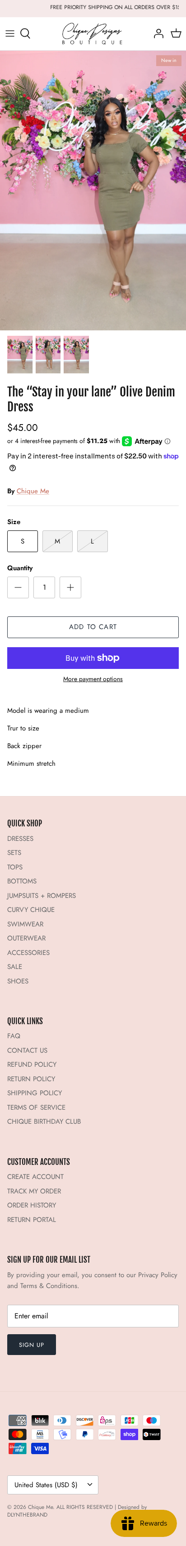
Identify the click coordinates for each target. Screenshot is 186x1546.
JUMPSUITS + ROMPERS (41, 896)
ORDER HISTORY (31, 1205)
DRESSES (20, 839)
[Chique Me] (93, 34)
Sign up (31, 1345)
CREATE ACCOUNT (35, 1177)
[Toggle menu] (10, 33)
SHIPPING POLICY (34, 1093)
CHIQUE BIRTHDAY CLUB (44, 1121)
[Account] (156, 33)
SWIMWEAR (25, 924)
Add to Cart (93, 627)
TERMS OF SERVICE (36, 1107)
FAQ (13, 1036)
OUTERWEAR (26, 938)
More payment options (93, 679)
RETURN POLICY (31, 1079)
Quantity (20, 568)
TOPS (15, 867)
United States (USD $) (46, 1485)
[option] (93, 190)
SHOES (17, 981)
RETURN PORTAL (31, 1220)
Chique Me (33, 491)
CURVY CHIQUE (31, 910)
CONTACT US (27, 1050)
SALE (14, 967)
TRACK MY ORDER (34, 1191)
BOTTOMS (22, 881)
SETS (14, 853)
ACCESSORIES (28, 953)
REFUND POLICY (31, 1064)
